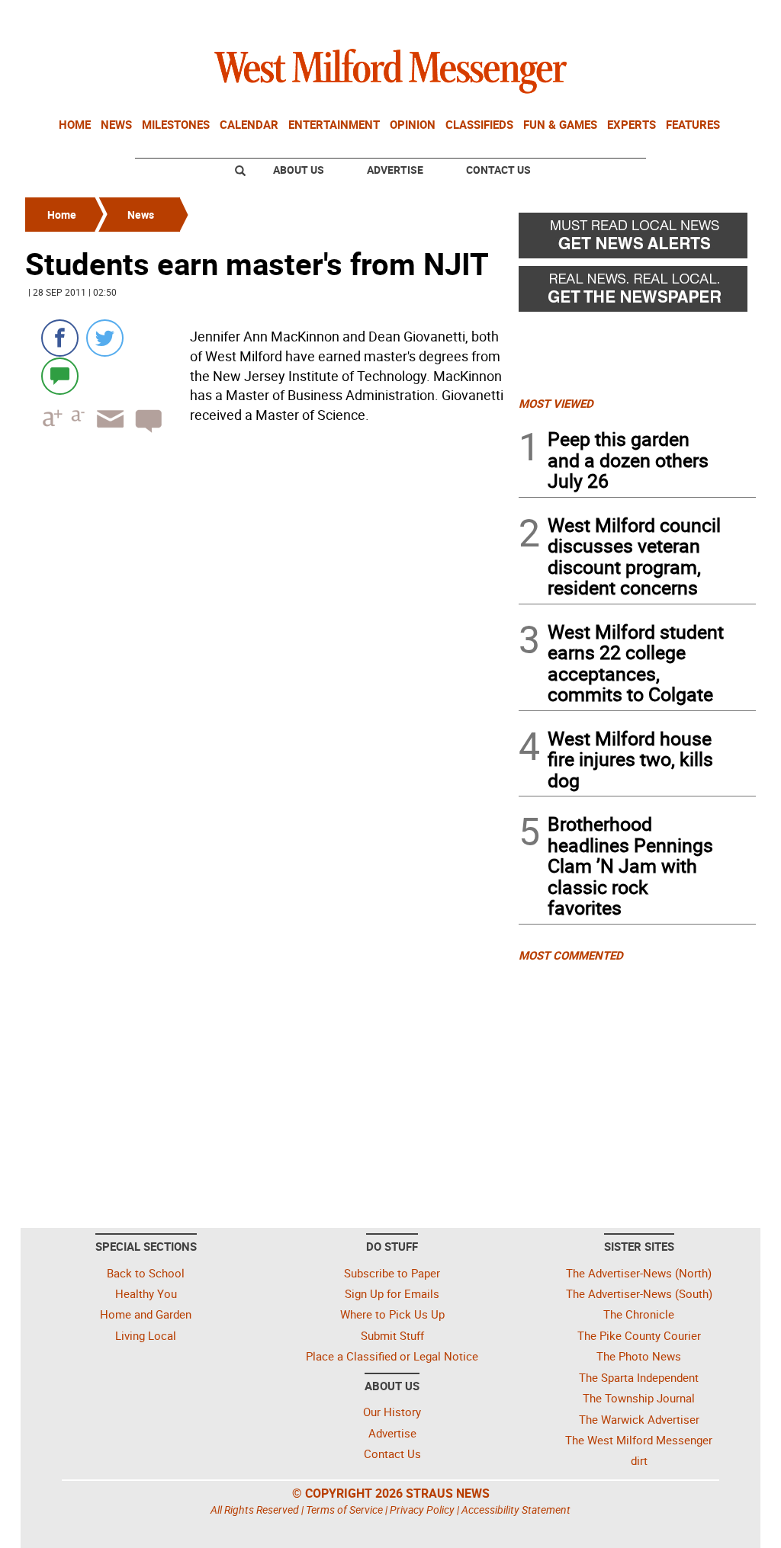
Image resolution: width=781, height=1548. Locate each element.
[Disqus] (267, 638)
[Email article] (105, 432)
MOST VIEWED (556, 403)
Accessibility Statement (515, 1509)
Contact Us (498, 169)
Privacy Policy (422, 1509)
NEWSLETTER (633, 17)
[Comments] (60, 375)
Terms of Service (344, 1509)
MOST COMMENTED (571, 955)
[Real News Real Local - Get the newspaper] (637, 292)
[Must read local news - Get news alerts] (637, 239)
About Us (298, 169)
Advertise (395, 169)
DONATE (719, 17)
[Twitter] (105, 338)
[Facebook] (60, 338)
